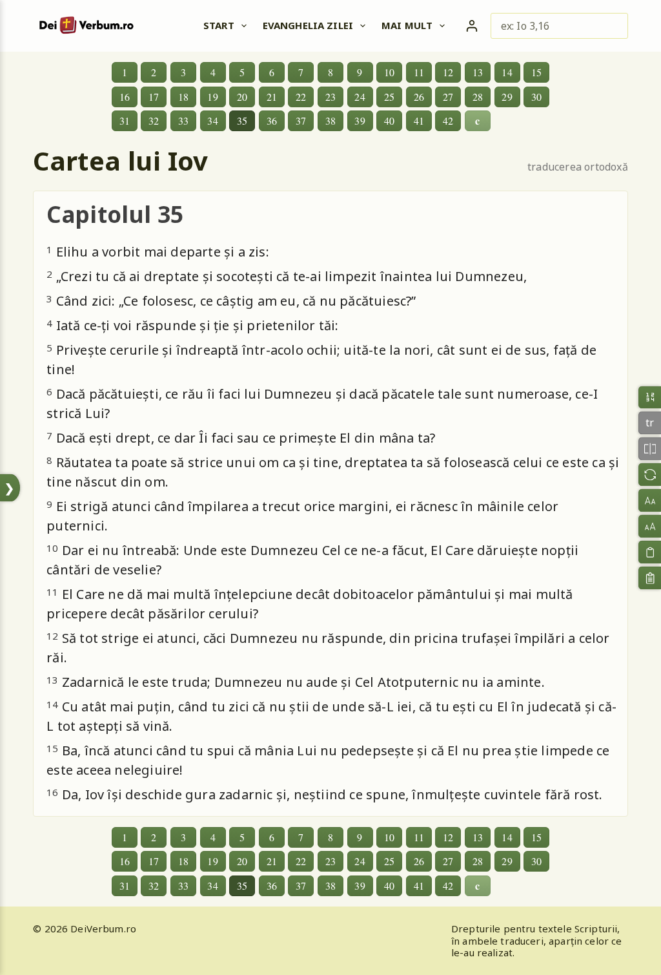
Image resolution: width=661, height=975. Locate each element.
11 (419, 72)
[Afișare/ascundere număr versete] (649, 397)
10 (389, 72)
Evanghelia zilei (308, 25)
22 (301, 96)
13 (478, 72)
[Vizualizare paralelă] (649, 448)
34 (212, 120)
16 (124, 96)
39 (359, 120)
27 (448, 96)
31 (124, 120)
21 (272, 96)
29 (507, 96)
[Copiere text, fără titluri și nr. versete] (649, 552)
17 (153, 96)
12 (448, 72)
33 (183, 120)
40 (389, 120)
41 (419, 120)
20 (242, 96)
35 (242, 120)
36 (272, 120)
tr (650, 423)
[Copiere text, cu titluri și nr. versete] (649, 578)
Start (218, 25)
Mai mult (406, 25)
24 (359, 96)
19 (212, 96)
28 (478, 96)
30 (536, 96)
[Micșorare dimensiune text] (649, 500)
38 (330, 120)
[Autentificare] (472, 26)
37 (301, 120)
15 (536, 72)
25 (389, 96)
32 (153, 120)
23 (330, 96)
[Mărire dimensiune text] (649, 526)
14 (507, 72)
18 (183, 96)
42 (448, 120)
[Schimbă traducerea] (649, 474)
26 (419, 96)
